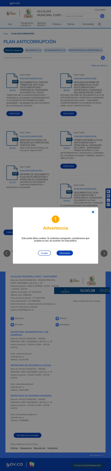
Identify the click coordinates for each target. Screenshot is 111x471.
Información (65, 253)
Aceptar (44, 253)
